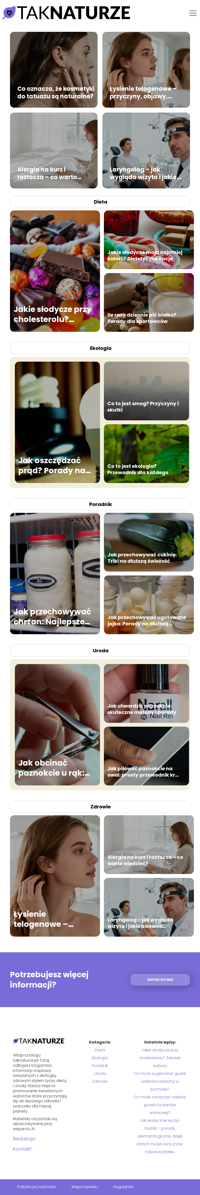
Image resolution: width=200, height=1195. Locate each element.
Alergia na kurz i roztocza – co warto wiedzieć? (47, 173)
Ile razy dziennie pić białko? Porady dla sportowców (142, 318)
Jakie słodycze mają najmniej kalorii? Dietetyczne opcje (145, 255)
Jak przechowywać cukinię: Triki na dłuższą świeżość (142, 558)
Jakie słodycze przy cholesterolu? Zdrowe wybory (52, 314)
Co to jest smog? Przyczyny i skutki (143, 406)
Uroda (101, 650)
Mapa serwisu (85, 1187)
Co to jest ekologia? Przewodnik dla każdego (137, 469)
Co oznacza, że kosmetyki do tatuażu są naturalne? (56, 92)
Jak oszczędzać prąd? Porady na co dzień (51, 465)
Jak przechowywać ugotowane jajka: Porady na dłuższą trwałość (147, 620)
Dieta (100, 202)
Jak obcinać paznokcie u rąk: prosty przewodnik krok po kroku (51, 768)
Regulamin (123, 1187)
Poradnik (100, 504)
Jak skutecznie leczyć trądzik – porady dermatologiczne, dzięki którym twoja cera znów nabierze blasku (160, 1136)
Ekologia (100, 348)
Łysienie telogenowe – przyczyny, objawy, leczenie (143, 92)
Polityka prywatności (36, 1187)
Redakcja (24, 1139)
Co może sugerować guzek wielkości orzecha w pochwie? (160, 1081)
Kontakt (22, 1149)
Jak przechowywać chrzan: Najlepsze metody (52, 617)
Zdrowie (100, 807)
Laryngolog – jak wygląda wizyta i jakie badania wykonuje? (143, 173)
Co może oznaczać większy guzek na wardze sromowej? (160, 1104)
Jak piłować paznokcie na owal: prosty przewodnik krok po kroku (144, 771)
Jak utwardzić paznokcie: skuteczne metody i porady (141, 709)
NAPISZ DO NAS (160, 979)
